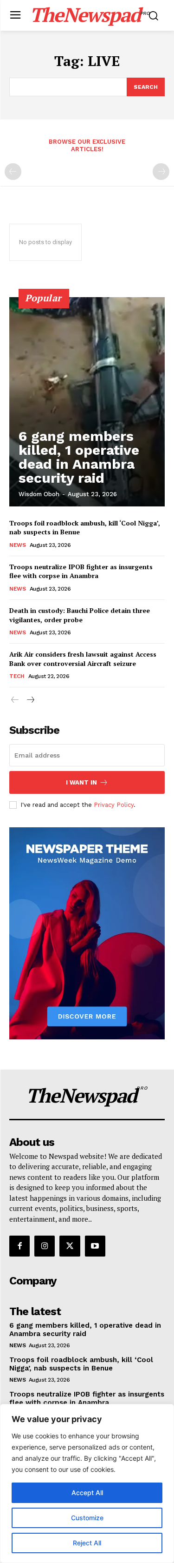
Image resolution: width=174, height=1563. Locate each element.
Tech (16, 676)
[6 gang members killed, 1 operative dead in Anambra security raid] (87, 401)
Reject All (87, 1543)
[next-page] (30, 700)
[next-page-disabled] (161, 171)
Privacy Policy (114, 804)
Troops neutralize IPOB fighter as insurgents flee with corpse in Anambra (81, 571)
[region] (87, 1483)
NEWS (17, 545)
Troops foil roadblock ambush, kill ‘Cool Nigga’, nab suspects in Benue (81, 1364)
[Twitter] (69, 1246)
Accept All (87, 1492)
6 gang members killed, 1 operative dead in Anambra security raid (79, 457)
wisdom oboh (39, 494)
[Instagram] (44, 1246)
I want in (81, 782)
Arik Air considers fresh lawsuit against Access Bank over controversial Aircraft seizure (82, 659)
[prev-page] (13, 171)
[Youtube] (95, 1246)
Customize (87, 1518)
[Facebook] (19, 1246)
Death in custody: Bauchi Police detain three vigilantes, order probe (79, 615)
